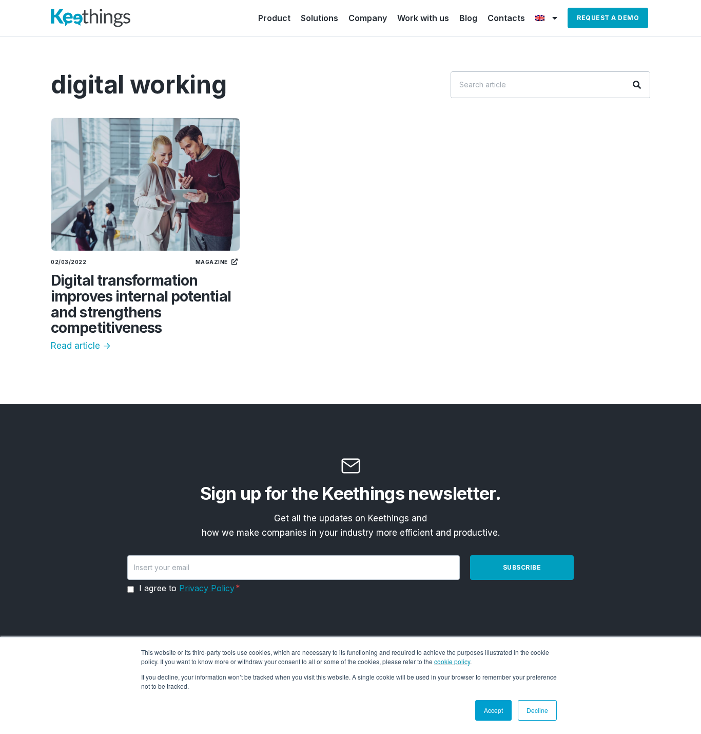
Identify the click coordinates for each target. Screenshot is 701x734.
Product (274, 18)
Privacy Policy (207, 588)
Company (367, 18)
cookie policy (452, 661)
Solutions (319, 18)
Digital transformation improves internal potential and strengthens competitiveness (141, 304)
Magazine (212, 262)
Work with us (423, 18)
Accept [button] (493, 710)
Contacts (506, 18)
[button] (608, 18)
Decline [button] (537, 710)
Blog (468, 18)
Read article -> (81, 346)
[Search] (637, 85)
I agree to (187, 588)
